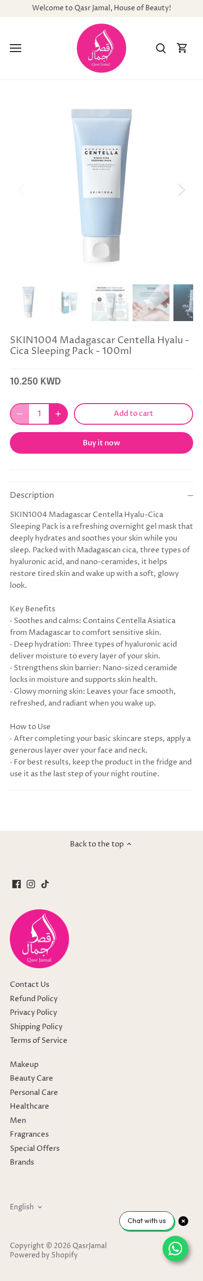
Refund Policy (34, 999)
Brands (22, 1162)
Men (18, 1121)
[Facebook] (16, 883)
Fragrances (29, 1134)
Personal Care (34, 1093)
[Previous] (22, 189)
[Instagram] (31, 883)
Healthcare (29, 1106)
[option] (101, 189)
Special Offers (35, 1149)
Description (32, 496)
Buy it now (101, 443)
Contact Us (29, 985)
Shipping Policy (36, 1027)
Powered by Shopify (44, 1255)
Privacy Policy (33, 1013)
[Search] (160, 48)
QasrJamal (89, 1246)
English (22, 1207)
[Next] (181, 189)
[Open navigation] (15, 48)
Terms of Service (39, 1041)
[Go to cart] (182, 48)
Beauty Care (31, 1078)
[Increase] (58, 414)
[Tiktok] (45, 883)
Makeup (24, 1065)
